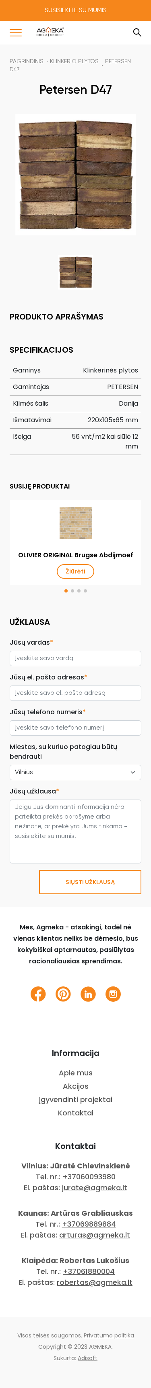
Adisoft (87, 1358)
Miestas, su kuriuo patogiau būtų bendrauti (63, 751)
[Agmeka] (50, 31)
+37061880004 (89, 1271)
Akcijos (76, 1086)
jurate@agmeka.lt (94, 1188)
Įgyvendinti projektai (75, 1099)
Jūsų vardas (31, 642)
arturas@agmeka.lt (94, 1235)
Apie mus (76, 1073)
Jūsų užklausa (34, 791)
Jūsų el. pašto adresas (48, 677)
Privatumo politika (109, 1335)
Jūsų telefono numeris (48, 712)
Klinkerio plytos (74, 61)
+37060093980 (89, 1177)
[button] (66, 590)
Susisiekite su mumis (76, 10)
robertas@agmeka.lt (94, 1282)
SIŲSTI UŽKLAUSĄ (90, 882)
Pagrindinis (26, 61)
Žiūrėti (75, 571)
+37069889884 (89, 1224)
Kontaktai (75, 1113)
